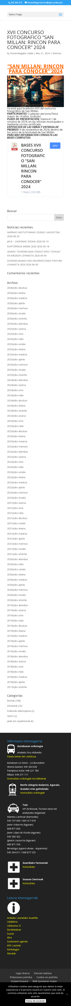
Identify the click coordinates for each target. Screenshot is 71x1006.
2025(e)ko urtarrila (17, 374)
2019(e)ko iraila (15, 620)
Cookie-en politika (47, 977)
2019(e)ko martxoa (17, 646)
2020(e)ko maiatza (17, 579)
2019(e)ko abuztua (17, 625)
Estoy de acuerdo (35, 1001)
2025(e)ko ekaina (16, 349)
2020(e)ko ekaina (16, 574)
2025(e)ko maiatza (17, 354)
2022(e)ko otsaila (16, 497)
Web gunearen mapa (45, 981)
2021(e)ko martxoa (17, 543)
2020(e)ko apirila (16, 584)
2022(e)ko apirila (16, 487)
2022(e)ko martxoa (17, 492)
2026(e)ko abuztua (17, 287)
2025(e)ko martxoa (17, 364)
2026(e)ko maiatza (17, 298)
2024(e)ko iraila (15, 395)
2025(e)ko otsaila (16, 369)
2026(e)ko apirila (16, 303)
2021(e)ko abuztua (17, 518)
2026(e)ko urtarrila (17, 318)
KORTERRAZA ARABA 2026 (21, 246)
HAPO (10, 716)
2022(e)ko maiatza (17, 482)
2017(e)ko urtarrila (17, 687)
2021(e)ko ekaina (16, 528)
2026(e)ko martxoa (17, 308)
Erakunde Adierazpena (19, 710)
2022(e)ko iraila (15, 467)
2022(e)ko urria (15, 461)
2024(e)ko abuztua (17, 400)
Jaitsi (55, 145)
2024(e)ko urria (15, 390)
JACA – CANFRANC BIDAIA (21, 241)
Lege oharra (23, 973)
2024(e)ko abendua (17, 380)
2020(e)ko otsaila (16, 594)
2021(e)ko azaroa (16, 502)
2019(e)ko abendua (17, 605)
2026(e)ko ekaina (16, 293)
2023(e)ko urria (15, 420)
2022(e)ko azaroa (16, 456)
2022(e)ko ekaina (16, 477)
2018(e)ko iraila (15, 671)
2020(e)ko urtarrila (17, 600)
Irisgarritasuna (19, 981)
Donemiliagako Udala (21, 53)
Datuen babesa (43, 973)
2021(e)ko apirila (16, 538)
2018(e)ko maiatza (17, 676)
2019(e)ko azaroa (16, 610)
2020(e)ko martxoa (17, 589)
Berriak (11, 700)
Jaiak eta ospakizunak (18, 721)
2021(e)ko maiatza (17, 533)
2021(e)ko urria (15, 508)
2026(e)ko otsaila (16, 313)
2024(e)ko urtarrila (17, 410)
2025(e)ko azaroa (16, 328)
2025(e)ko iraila (15, 339)
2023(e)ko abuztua (17, 431)
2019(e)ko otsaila (16, 651)
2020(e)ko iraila (15, 564)
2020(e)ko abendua (17, 559)
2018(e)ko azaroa (16, 661)
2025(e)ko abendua (17, 323)
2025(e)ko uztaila (16, 344)
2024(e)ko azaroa (16, 385)
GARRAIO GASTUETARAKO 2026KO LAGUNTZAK (33, 232)
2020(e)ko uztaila (16, 569)
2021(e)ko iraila (15, 513)
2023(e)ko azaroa (16, 415)
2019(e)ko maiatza (17, 635)
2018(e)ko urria (15, 666)
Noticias (57, 53)
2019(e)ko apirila (16, 641)
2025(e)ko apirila (16, 359)
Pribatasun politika (21, 977)
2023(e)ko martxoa (17, 446)
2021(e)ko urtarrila (17, 554)
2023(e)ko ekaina (16, 436)
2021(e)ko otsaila (16, 548)
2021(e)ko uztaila (16, 523)
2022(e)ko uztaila (16, 472)
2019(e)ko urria (15, 615)
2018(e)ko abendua (17, 656)
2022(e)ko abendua (17, 451)
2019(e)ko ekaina (16, 630)
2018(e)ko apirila (16, 682)
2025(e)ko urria (15, 333)
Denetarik (12, 705)
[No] (67, 994)
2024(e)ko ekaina (16, 405)
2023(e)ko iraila (15, 426)
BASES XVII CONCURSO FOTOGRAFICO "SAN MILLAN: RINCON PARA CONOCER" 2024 (33, 165)
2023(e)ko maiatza (17, 441)
